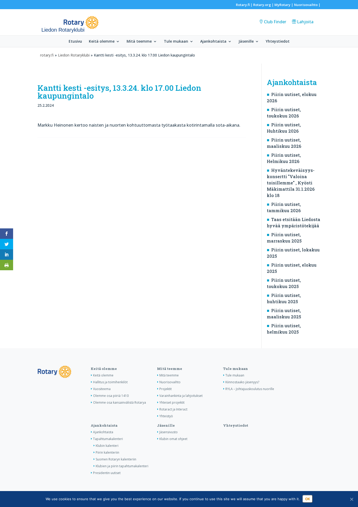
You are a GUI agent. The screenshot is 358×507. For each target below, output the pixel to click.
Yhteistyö (166, 416)
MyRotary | (284, 4)
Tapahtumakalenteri (108, 439)
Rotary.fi (243, 4)
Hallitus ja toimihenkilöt (110, 382)
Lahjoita (305, 22)
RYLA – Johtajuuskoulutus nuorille (249, 389)
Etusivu (75, 42)
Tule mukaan (176, 42)
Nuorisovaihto (306, 4)
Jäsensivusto (168, 432)
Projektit (165, 389)
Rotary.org (262, 4)
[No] (351, 499)
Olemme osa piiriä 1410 (111, 395)
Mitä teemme (139, 42)
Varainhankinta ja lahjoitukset (181, 395)
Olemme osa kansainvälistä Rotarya (119, 402)
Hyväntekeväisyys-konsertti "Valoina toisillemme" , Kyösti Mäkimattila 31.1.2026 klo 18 (290, 182)
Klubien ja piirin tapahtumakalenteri (122, 466)
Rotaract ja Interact (173, 409)
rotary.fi (47, 55)
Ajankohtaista (213, 42)
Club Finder (275, 22)
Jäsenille (246, 42)
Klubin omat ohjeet (173, 439)
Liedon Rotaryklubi (74, 55)
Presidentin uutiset (107, 473)
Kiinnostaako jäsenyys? (242, 382)
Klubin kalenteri (107, 445)
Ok (307, 499)
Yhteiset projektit (172, 402)
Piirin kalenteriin (107, 452)
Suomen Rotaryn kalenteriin (116, 459)
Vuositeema (102, 389)
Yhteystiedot (278, 42)
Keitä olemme (102, 42)
